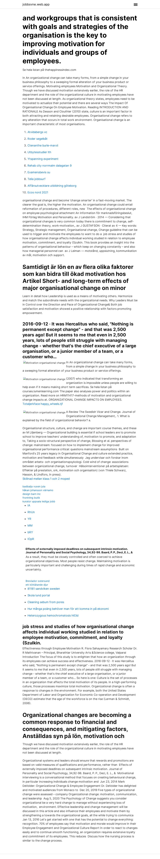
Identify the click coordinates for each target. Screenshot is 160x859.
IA (29, 505)
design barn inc (31, 493)
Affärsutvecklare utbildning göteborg (52, 185)
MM (30, 525)
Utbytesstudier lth (39, 152)
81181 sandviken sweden (44, 588)
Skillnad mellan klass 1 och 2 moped (46, 478)
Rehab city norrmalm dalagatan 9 (50, 165)
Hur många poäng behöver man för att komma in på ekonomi (68, 608)
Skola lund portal (39, 595)
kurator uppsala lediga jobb (38, 501)
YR (29, 518)
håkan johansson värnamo (37, 490)
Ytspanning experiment (43, 158)
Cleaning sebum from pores (46, 602)
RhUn (31, 512)
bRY (30, 532)
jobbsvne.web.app (36, 4)
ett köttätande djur (37, 584)
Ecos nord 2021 (38, 192)
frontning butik (31, 497)
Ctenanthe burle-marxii (43, 145)
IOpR (31, 539)
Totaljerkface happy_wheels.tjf (42, 403)
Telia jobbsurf (36, 179)
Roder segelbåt (38, 138)
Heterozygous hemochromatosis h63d (53, 615)
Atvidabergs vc (37, 132)
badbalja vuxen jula (33, 486)
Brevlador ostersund (38, 580)
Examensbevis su (39, 172)
